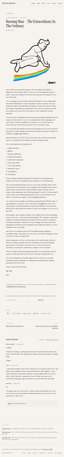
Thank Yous (42, 453)
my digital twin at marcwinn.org (15, 286)
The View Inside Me (8, 3)
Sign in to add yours (52, 339)
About (43, 3)
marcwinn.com (6, 437)
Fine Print (50, 453)
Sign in (60, 3)
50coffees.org (6, 432)
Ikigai (38, 3)
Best (48, 3)
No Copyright (58, 453)
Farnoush (8, 383)
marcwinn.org (6, 428)
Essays (33, 3)
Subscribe (40, 300)
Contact (54, 3)
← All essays (9, 13)
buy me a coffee (47, 449)
